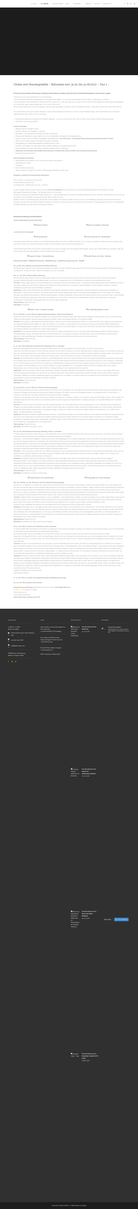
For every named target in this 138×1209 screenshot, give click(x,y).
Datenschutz (56, 654)
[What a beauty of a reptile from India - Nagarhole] (105, 705)
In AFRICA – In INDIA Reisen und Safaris (74, 1205)
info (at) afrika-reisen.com (62, 587)
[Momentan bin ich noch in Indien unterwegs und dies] (115, 756)
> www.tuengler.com (46, 650)
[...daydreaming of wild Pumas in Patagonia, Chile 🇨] (115, 870)
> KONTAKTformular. (46, 642)
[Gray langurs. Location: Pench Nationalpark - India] (125, 655)
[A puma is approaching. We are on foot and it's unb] (125, 862)
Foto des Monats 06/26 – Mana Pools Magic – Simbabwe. (89, 914)
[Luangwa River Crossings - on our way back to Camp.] (105, 641)
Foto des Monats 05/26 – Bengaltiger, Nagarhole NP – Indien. (90, 1056)
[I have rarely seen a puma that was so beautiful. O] (105, 874)
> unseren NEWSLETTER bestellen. (51, 631)
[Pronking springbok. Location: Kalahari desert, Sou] (115, 658)
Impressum (48, 654)
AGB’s (42, 654)
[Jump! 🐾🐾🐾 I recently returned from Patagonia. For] (125, 725)
